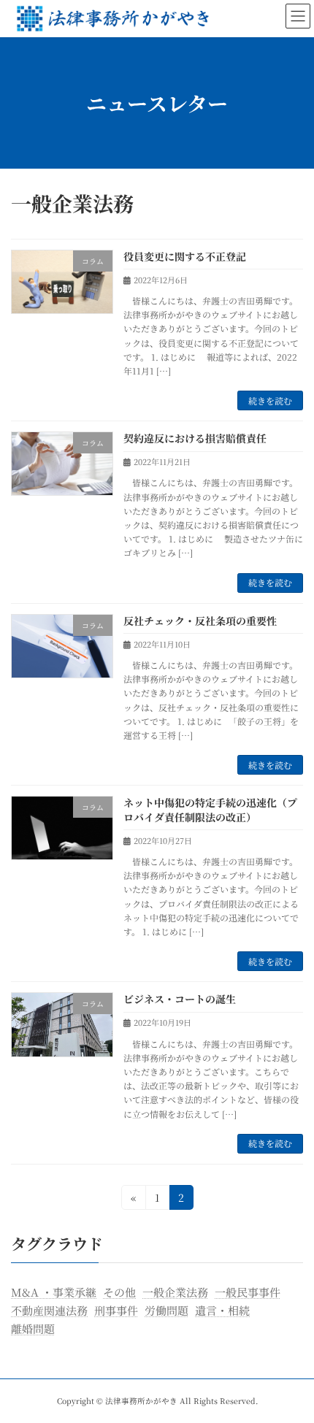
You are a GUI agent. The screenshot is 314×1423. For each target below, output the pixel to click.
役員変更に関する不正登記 (184, 256)
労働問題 (166, 1309)
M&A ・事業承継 (53, 1292)
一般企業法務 (175, 1292)
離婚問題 (33, 1327)
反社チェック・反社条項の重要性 (200, 620)
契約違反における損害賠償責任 (195, 438)
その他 (119, 1292)
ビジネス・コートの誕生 (179, 999)
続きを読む (270, 400)
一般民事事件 (247, 1292)
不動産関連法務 (49, 1309)
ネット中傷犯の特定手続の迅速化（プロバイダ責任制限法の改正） (210, 809)
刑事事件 (116, 1309)
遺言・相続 (222, 1309)
